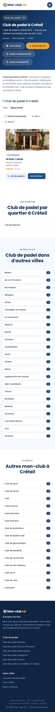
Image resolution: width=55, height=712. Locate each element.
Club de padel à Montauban (16, 651)
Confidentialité (37, 700)
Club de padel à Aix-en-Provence (19, 646)
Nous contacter (10, 686)
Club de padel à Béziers (14, 642)
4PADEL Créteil (14, 159)
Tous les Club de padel (14, 678)
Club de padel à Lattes (14, 659)
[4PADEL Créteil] (27, 140)
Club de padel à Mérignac (15, 655)
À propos (35, 703)
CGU (28, 700)
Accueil (6, 38)
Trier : (6, 107)
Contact (43, 703)
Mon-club (16, 5)
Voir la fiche (36, 176)
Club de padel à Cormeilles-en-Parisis (21, 663)
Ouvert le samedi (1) (19, 62)
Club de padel (18, 38)
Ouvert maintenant (16, 116)
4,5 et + (11, 122)
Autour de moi (39, 46)
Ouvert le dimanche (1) (20, 54)
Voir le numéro (17, 176)
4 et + (37, 116)
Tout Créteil (15, 46)
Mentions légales (17, 700)
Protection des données (18, 703)
